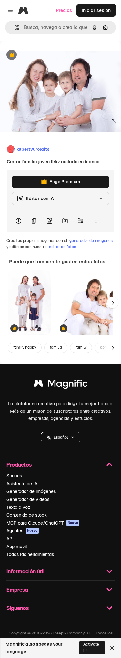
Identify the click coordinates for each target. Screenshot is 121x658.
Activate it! (91, 647)
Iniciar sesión (96, 10)
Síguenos (17, 608)
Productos (19, 464)
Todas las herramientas (30, 554)
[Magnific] (61, 385)
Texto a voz (18, 507)
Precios (64, 10)
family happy (24, 347)
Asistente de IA (21, 484)
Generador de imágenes (31, 491)
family (81, 347)
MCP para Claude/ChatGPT (42, 523)
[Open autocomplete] (14, 27)
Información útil (25, 571)
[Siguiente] (112, 302)
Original (41, 55)
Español (61, 437)
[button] (60, 437)
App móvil (16, 546)
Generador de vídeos (27, 499)
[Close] (112, 648)
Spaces (14, 476)
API (10, 539)
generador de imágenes (91, 240)
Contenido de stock (26, 515)
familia (56, 347)
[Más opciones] (95, 220)
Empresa (17, 589)
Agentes (21, 531)
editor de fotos (62, 246)
